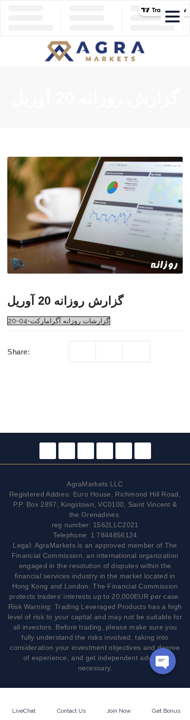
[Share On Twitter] (82, 351)
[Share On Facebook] (109, 351)
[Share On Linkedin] (136, 351)
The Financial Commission (135, 586)
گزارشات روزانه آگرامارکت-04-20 (59, 321)
